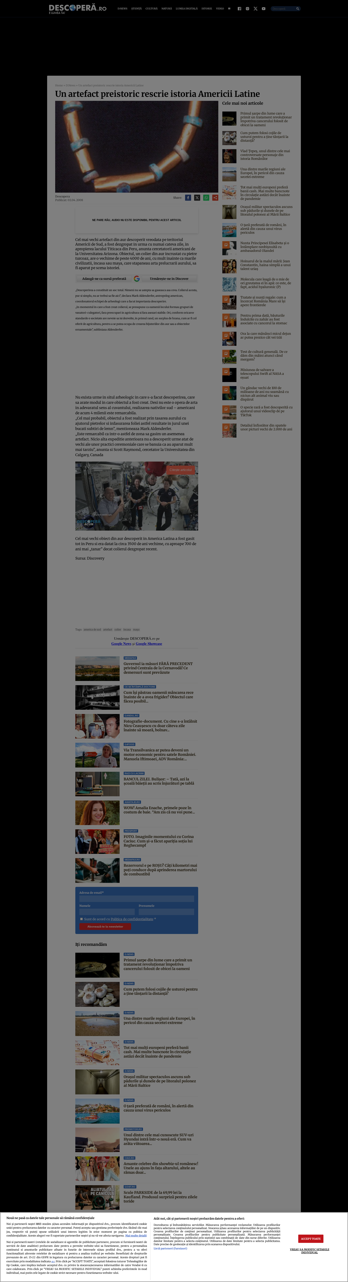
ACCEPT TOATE (311, 1238)
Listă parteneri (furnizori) (170, 1248)
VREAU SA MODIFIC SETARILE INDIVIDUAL (309, 1251)
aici (53, 1261)
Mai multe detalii (136, 1235)
